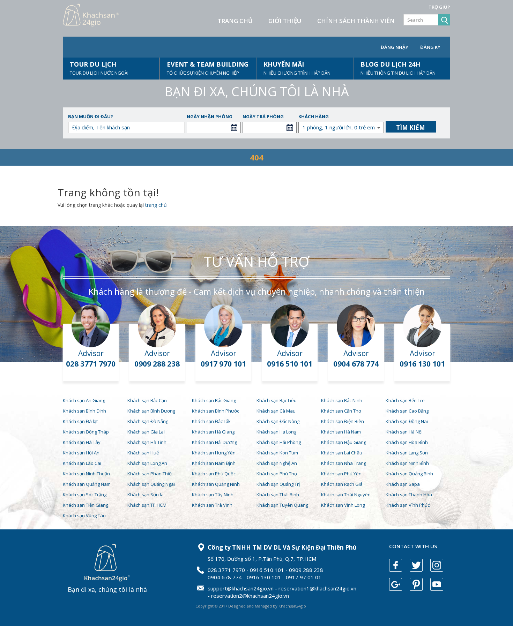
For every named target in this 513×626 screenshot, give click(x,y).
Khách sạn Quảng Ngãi (151, 484)
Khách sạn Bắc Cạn (147, 400)
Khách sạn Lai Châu (341, 453)
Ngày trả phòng (263, 116)
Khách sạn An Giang (84, 400)
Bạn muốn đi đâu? (90, 116)
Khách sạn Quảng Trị (278, 484)
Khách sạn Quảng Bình (409, 473)
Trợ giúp (439, 7)
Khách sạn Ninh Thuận (86, 473)
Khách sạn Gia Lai (146, 432)
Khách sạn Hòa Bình (407, 442)
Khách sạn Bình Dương (151, 411)
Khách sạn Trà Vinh (212, 505)
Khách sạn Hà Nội (404, 432)
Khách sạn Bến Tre (405, 400)
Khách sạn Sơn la (145, 494)
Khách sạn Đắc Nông (277, 421)
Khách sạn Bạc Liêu (276, 400)
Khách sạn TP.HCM (146, 505)
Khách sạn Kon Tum (277, 453)
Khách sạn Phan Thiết (150, 473)
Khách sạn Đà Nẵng (147, 421)
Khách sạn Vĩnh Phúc (408, 505)
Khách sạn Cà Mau (276, 411)
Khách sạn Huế (143, 453)
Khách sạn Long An (147, 463)
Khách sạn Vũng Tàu (84, 515)
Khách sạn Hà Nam (341, 432)
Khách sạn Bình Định (84, 411)
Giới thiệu (285, 21)
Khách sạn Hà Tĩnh (146, 442)
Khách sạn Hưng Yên (214, 453)
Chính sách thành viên (356, 21)
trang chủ (156, 205)
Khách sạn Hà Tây (82, 442)
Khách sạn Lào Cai (82, 463)
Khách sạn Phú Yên (341, 473)
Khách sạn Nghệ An (276, 463)
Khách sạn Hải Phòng (278, 442)
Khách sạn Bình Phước (215, 411)
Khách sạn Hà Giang (213, 432)
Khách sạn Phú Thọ (276, 473)
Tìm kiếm (410, 127)
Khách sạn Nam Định (214, 463)
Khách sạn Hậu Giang (343, 442)
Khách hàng (313, 116)
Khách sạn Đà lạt (80, 421)
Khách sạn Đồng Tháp (86, 432)
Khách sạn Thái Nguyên (346, 494)
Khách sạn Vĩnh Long (343, 505)
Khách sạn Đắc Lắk (211, 421)
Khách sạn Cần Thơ (341, 411)
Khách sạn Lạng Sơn (407, 453)
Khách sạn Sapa (403, 484)
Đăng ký (430, 47)
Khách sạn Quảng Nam (87, 484)
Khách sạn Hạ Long (276, 432)
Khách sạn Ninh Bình (407, 463)
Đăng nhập (394, 47)
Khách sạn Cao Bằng (407, 411)
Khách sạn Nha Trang (343, 463)
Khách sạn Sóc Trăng (84, 494)
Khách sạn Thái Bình (277, 494)
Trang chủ (235, 21)
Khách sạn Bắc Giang (214, 400)
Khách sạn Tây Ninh (212, 494)
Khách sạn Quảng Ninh (216, 484)
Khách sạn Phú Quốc (214, 473)
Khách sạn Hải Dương (214, 442)
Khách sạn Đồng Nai (407, 421)
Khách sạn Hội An (81, 453)
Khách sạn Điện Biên (342, 421)
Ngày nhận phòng (209, 116)
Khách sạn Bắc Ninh (341, 400)
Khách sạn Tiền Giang (85, 505)
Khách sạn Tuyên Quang (282, 505)
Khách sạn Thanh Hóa (409, 494)
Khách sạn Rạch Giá (342, 484)
